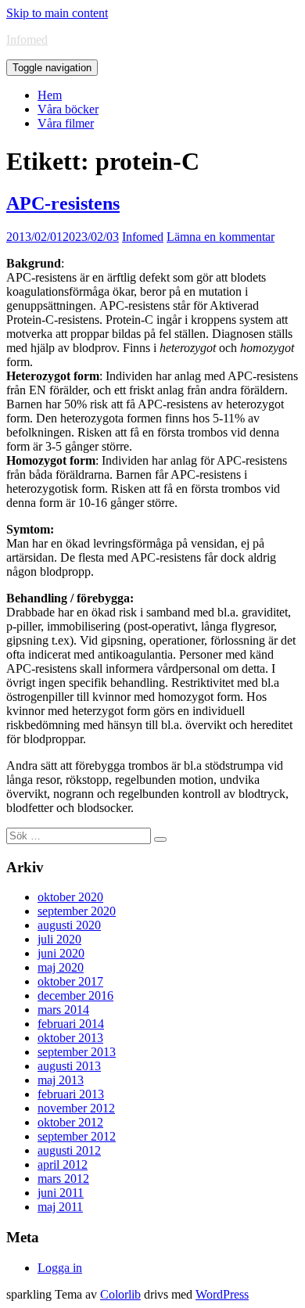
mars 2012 (63, 1178)
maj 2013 (61, 1080)
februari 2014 (71, 1023)
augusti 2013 (69, 1066)
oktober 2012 (70, 1122)
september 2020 (77, 911)
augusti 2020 (69, 925)
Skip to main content (57, 13)
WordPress (222, 1294)
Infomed (27, 39)
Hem (50, 95)
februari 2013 (71, 1094)
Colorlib (120, 1294)
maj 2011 (60, 1206)
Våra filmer (66, 123)
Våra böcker (68, 109)
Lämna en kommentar (220, 236)
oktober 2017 (70, 981)
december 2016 (75, 995)
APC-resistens (63, 203)
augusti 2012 (69, 1150)
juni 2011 (61, 1192)
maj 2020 (61, 967)
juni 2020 (61, 953)
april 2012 (63, 1164)
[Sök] (160, 839)
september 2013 (77, 1051)
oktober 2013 (70, 1037)
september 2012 (77, 1136)
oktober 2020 (70, 897)
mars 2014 (63, 1009)
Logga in (60, 1267)
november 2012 (76, 1108)
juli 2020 (59, 939)
